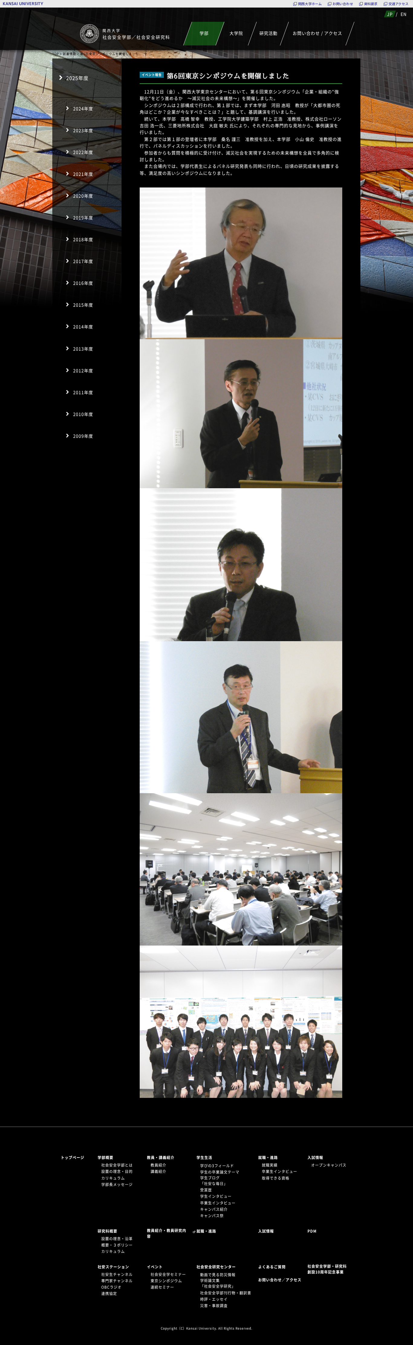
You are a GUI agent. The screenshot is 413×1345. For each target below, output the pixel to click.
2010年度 (83, 414)
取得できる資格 (275, 1178)
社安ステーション (113, 1267)
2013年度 (83, 349)
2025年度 (77, 77)
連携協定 (109, 1293)
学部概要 (105, 1157)
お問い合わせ (343, 4)
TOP (55, 53)
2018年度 (83, 239)
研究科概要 (107, 1231)
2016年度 (83, 283)
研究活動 (268, 33)
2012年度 (83, 370)
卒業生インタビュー (218, 1203)
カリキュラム (113, 1178)
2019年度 (83, 217)
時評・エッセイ (214, 1299)
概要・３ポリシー (117, 1245)
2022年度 (83, 152)
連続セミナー (162, 1287)
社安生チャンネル (117, 1274)
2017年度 (83, 261)
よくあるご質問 (272, 1267)
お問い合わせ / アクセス (317, 33)
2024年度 (83, 108)
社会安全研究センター (216, 1267)
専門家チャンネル (117, 1281)
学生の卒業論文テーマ (219, 1172)
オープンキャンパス (328, 1165)
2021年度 (83, 174)
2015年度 (83, 305)
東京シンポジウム (166, 1281)
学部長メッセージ (117, 1184)
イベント (155, 1267)
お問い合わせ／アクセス (281, 1280)
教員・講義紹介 (160, 1157)
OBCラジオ (111, 1287)
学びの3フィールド (217, 1165)
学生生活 (204, 1157)
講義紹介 (158, 1171)
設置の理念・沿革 (117, 1238)
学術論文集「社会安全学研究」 (218, 1283)
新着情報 (69, 53)
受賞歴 (206, 1190)
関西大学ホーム (310, 4)
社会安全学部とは (117, 1165)
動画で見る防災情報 (218, 1274)
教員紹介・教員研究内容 (166, 1233)
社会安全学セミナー (168, 1274)
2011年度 (83, 392)
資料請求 (371, 4)
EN (404, 14)
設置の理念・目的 (117, 1171)
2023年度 (83, 130)
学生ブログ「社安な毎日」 (214, 1180)
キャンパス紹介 (214, 1209)
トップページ (72, 1157)
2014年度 (83, 326)
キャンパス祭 (212, 1215)
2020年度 (83, 196)
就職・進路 (268, 1157)
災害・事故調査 (214, 1305)
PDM (312, 1231)
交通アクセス (398, 4)
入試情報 (315, 1157)
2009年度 (83, 436)
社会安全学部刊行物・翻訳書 (225, 1293)
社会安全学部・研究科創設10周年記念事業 (327, 1269)
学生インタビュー (216, 1196)
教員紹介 (158, 1165)
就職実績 (270, 1165)
